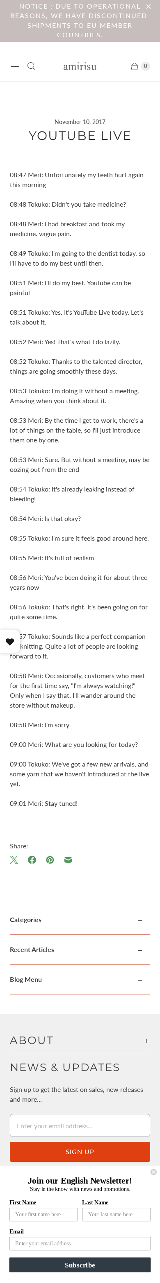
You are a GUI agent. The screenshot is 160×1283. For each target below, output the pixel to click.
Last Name (95, 1202)
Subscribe (80, 1265)
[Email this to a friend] (68, 860)
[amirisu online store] (80, 66)
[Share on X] (16, 860)
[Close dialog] (153, 1171)
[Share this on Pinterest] (50, 860)
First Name (23, 1202)
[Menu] (15, 66)
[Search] (31, 66)
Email (16, 1232)
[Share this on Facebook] (32, 860)
